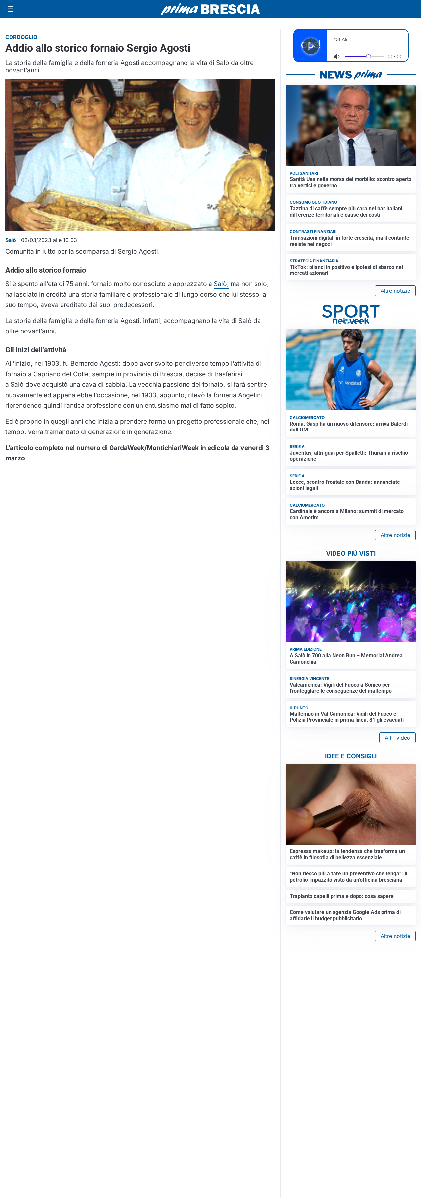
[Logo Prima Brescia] (210, 9)
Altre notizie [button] (395, 290)
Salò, (221, 284)
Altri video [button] (397, 737)
